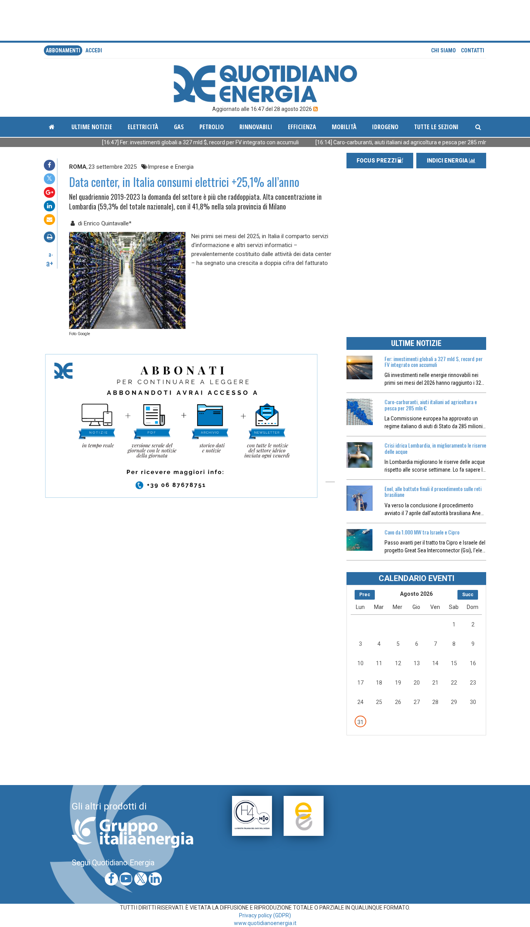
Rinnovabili (255, 127)
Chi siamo (443, 50)
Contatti (472, 50)
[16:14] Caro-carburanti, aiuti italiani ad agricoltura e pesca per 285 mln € (377, 142)
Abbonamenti (63, 50)
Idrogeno (385, 127)
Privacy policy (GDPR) (265, 915)
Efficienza (302, 127)
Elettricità (143, 127)
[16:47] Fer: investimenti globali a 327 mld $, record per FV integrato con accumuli (174, 142)
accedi (93, 50)
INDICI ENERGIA (448, 160)
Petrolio (211, 127)
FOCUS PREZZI (377, 160)
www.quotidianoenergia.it (265, 923)
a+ (49, 263)
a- (50, 254)
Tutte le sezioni (436, 127)
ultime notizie (91, 127)
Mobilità (344, 127)
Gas (179, 127)
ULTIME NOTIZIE (416, 343)
